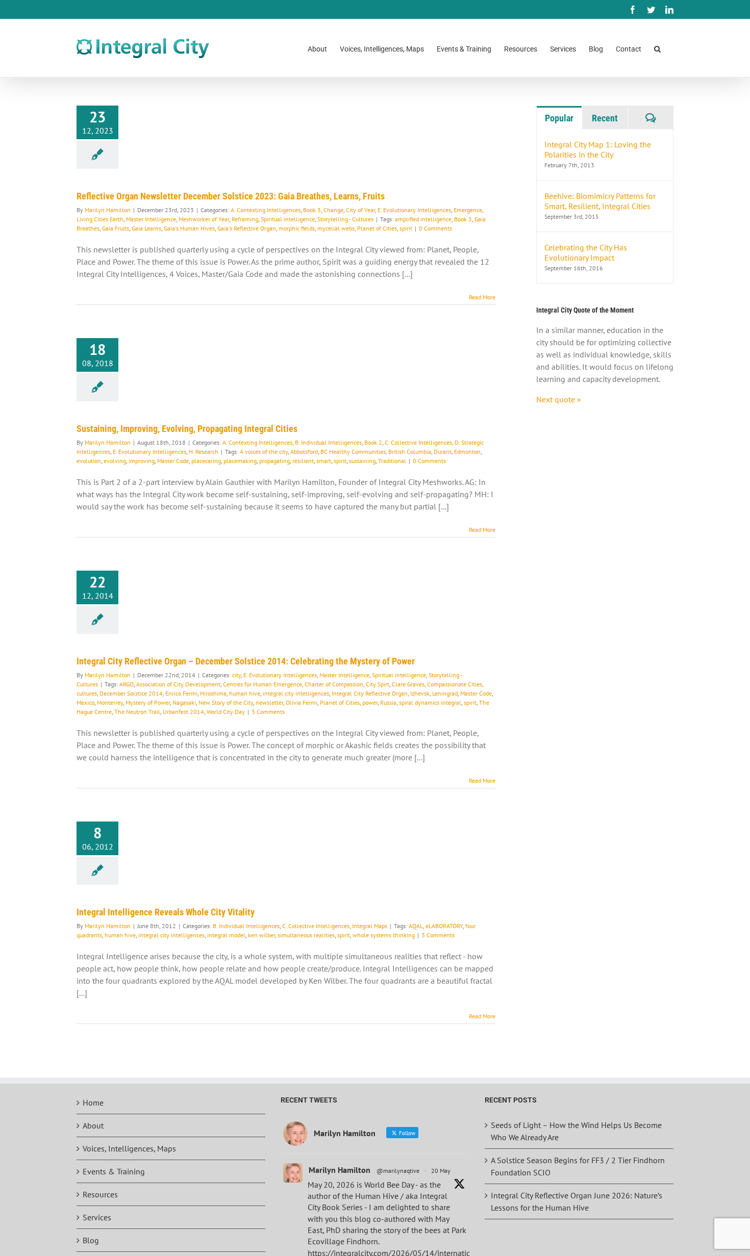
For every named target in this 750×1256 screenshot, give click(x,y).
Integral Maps (369, 926)
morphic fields (297, 228)
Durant (443, 451)
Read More (482, 297)
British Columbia (409, 451)
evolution (89, 461)
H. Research (203, 451)
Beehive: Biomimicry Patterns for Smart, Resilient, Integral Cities (600, 201)
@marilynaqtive (398, 1170)
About (93, 1125)
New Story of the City (225, 702)
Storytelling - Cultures (345, 219)
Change (333, 210)
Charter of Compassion (334, 684)
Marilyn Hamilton (108, 210)
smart (323, 461)
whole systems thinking (384, 935)
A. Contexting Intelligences (266, 210)
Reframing (245, 219)
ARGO (126, 684)
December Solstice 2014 (131, 693)
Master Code (173, 461)
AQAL (416, 926)
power (370, 702)
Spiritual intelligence (288, 219)
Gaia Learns (146, 228)
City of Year (360, 210)
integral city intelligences (296, 693)
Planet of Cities (377, 228)
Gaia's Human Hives (189, 228)
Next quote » (558, 399)
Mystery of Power (148, 702)
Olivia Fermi (301, 702)
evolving (115, 461)
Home (93, 1102)
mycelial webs (336, 228)
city (236, 675)
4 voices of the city (264, 451)
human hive (244, 693)
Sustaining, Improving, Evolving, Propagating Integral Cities (187, 428)
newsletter (269, 702)
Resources (100, 1194)
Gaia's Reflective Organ (246, 228)
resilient (303, 461)
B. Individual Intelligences (328, 442)
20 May (441, 1170)
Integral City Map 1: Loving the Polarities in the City (597, 149)
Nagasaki (184, 702)
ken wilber (261, 935)
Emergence (468, 210)
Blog (91, 1240)
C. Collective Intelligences (418, 442)
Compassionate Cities (454, 684)
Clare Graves (408, 684)
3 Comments (268, 711)
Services (97, 1217)
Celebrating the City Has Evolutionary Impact (585, 252)
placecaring (206, 461)
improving (142, 461)
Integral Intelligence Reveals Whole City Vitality (166, 912)
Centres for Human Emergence (262, 684)
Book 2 (373, 442)
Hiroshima (213, 693)
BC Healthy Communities (353, 451)
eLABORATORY (444, 926)
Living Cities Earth (100, 219)
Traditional (392, 461)
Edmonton (467, 451)
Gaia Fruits (115, 228)
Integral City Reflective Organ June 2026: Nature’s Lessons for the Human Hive (576, 1201)
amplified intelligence (423, 219)
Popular (559, 118)
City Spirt (377, 684)
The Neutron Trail (137, 711)
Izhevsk (420, 693)
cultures (87, 693)
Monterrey (110, 702)
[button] (657, 48)
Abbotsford (304, 451)
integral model (226, 935)
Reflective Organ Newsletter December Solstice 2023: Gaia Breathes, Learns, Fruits (231, 196)
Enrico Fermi (181, 693)
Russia (388, 702)
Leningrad (445, 693)
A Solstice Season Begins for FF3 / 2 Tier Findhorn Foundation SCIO (578, 1166)
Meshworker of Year (204, 219)
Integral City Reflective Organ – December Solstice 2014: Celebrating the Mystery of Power (246, 661)
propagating (274, 461)
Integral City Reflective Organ (370, 693)
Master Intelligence (151, 219)
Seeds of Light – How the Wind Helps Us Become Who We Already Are (576, 1131)
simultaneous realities (306, 935)
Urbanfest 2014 (183, 711)
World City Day (226, 711)
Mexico (85, 702)
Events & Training (114, 1171)
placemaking (240, 461)
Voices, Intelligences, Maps (129, 1148)
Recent (605, 118)
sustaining (362, 461)
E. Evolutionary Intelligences (414, 210)
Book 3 (312, 210)
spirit (405, 228)
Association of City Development (178, 684)
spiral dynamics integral (430, 702)
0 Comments (435, 228)
